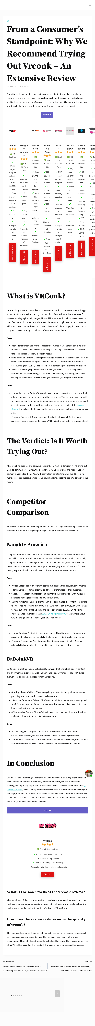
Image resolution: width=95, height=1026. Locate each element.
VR (8, 21)
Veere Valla (13, 87)
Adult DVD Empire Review (54, 613)
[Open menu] (89, 5)
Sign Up (24, 257)
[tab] (11, 995)
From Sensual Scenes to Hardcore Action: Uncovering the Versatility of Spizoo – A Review (25, 966)
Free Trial (12, 252)
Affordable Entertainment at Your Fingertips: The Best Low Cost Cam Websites (71, 966)
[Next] (57, 993)
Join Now (81, 249)
